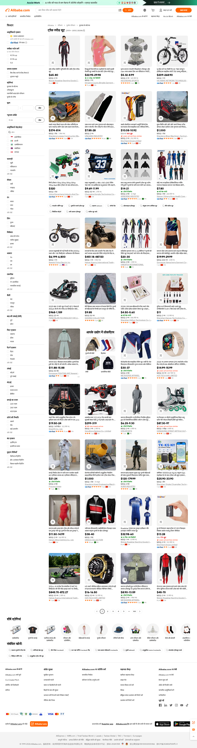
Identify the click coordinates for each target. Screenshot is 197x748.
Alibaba (51, 25)
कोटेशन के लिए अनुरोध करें (90, 680)
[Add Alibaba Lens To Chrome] (39, 724)
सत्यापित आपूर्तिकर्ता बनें (166, 690)
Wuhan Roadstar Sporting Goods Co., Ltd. (64, 80)
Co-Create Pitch (12, 680)
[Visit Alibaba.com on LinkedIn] (165, 705)
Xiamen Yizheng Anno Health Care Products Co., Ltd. (172, 196)
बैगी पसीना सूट (169, 206)
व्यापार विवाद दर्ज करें (127, 685)
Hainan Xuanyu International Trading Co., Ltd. (100, 262)
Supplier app (107, 724)
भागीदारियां (162, 695)
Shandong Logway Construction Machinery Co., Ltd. (64, 136)
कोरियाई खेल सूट (38, 650)
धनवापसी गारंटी (49, 680)
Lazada (98, 736)
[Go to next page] (139, 611)
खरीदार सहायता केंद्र (127, 675)
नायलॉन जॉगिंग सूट (57, 206)
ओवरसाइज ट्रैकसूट (129, 206)
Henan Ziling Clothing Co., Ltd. (61, 540)
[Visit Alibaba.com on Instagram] (176, 705)
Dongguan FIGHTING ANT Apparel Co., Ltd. (64, 373)
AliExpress (60, 736)
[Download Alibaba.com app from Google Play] (183, 724)
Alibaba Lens (16, 724)
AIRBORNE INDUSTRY (130, 196)
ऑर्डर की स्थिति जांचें (165, 685)
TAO (119, 736)
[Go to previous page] (96, 611)
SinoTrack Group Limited (131, 141)
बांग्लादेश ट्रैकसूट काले (175, 650)
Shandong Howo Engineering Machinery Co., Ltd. (100, 484)
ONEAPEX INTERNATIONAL (132, 264)
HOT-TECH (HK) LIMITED (167, 375)
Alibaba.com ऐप (122, 724)
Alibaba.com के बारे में (13, 669)
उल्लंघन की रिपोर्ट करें (127, 700)
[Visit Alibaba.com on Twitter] (171, 705)
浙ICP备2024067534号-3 (166, 744)
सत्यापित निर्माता (87, 675)
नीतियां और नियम (49, 700)
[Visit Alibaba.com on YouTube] (181, 705)
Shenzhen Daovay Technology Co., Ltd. (172, 318)
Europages (137, 736)
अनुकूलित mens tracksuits (151, 650)
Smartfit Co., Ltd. (56, 429)
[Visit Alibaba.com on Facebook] (160, 705)
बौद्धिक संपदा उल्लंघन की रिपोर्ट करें (131, 695)
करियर (7, 690)
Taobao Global (109, 736)
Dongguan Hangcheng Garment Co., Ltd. (172, 262)
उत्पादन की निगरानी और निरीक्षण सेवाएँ (56, 695)
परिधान (60, 25)
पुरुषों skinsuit (130, 650)
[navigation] (25, 318)
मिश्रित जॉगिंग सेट (16, 656)
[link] (193, 722)
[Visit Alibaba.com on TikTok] (187, 705)
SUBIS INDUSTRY (128, 486)
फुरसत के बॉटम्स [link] (84, 25)
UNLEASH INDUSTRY (94, 136)
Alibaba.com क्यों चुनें (13, 675)
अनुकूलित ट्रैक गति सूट (37, 656)
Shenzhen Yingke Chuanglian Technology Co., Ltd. (172, 484)
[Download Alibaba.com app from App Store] (163, 724)
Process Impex (55, 486)
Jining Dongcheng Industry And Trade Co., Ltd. (64, 194)
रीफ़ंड (122, 690)
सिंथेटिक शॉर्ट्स (56, 212)
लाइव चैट (123, 680)
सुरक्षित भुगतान (48, 675)
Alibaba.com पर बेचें (166, 675)
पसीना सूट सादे (92, 212)
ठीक (39, 108)
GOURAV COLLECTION (94, 318)
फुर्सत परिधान (70, 25)
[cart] (153, 11)
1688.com (71, 736)
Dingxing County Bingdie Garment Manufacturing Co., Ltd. (100, 83)
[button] (120, 10)
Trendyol (127, 736)
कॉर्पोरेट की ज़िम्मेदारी (12, 685)
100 (134, 611)
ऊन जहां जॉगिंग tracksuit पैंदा (80, 650)
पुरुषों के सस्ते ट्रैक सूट (77, 206)
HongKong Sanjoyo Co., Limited (98, 431)
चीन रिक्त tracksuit (57, 650)
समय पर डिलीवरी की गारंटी (52, 685)
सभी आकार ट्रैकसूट (75, 212)
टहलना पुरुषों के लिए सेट (18, 650)
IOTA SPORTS (126, 431)
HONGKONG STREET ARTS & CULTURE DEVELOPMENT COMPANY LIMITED (172, 431)
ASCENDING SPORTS (130, 80)
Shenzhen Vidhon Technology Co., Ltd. (136, 320)
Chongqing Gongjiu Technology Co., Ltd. (100, 194)
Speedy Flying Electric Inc (59, 262)
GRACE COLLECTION (94, 540)
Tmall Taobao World (85, 736)
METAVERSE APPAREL (130, 375)
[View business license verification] (122, 744)
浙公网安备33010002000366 (142, 744)
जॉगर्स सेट (113, 206)
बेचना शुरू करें (163, 680)
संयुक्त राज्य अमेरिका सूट (150, 206)
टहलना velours (97, 206)
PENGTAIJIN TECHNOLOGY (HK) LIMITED (64, 318)
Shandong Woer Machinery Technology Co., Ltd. (172, 136)
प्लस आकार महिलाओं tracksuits (108, 650)
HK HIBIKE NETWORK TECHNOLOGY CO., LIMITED (172, 80)
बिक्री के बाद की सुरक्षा (51, 690)
